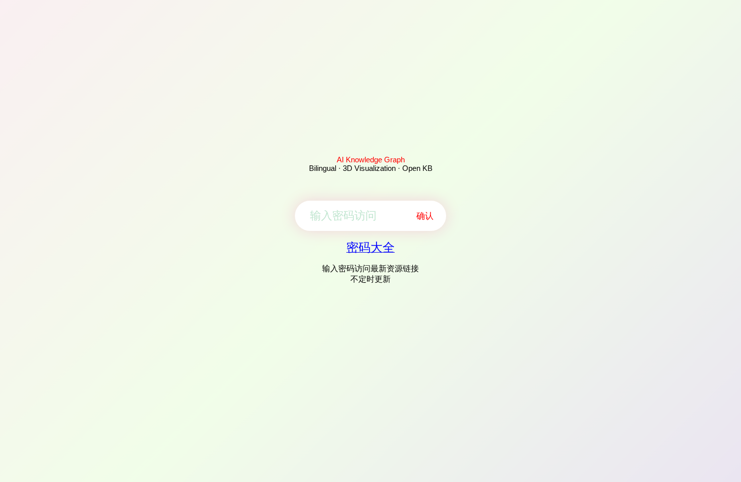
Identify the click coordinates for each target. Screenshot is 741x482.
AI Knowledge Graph (371, 159)
